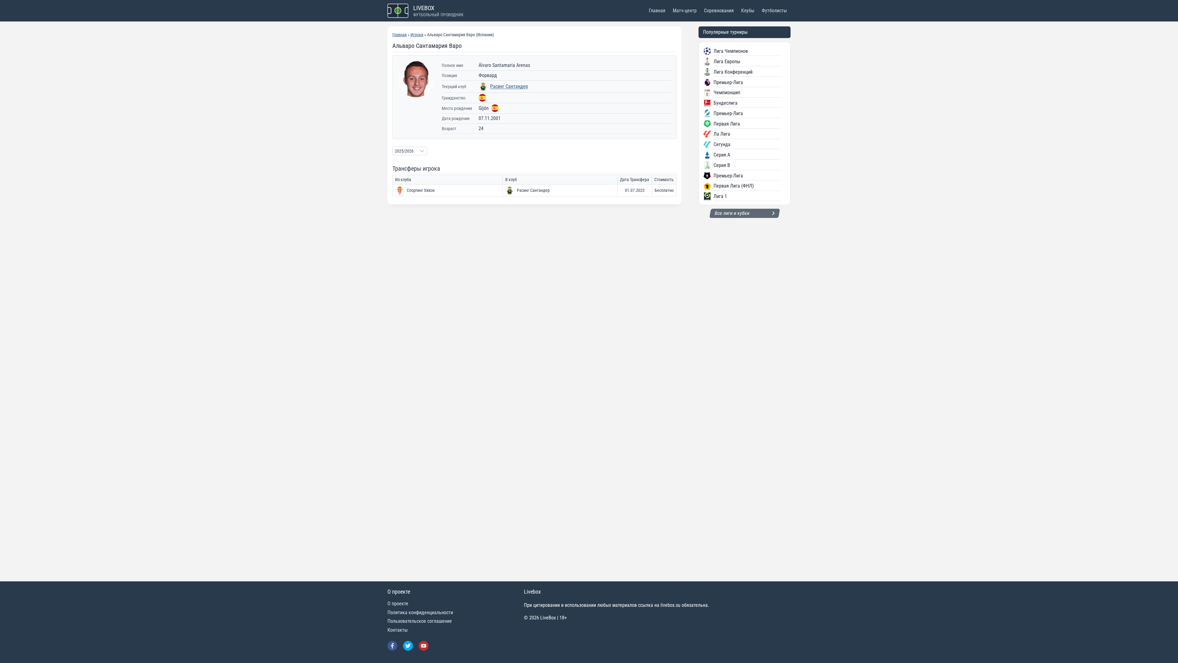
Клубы (747, 11)
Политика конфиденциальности (420, 612)
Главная (657, 11)
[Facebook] (392, 646)
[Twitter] (408, 646)
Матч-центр (685, 11)
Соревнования (719, 11)
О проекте (397, 604)
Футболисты (774, 11)
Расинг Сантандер (509, 86)
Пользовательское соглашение (419, 621)
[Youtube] (424, 646)
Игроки (416, 34)
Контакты (397, 630)
